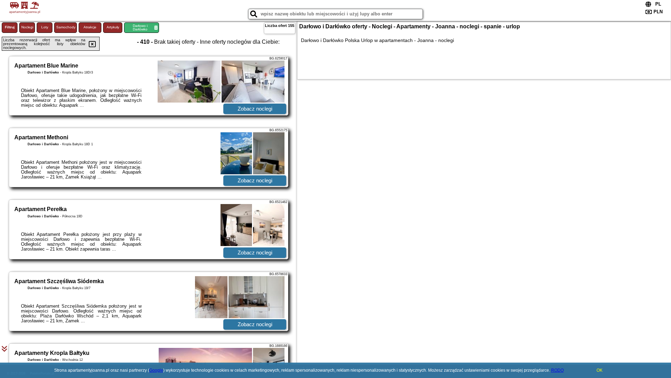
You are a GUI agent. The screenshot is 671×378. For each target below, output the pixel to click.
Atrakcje (90, 27)
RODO (557, 370)
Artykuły (113, 27)
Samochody (65, 27)
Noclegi (27, 27)
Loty (44, 27)
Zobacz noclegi (255, 109)
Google (156, 370)
